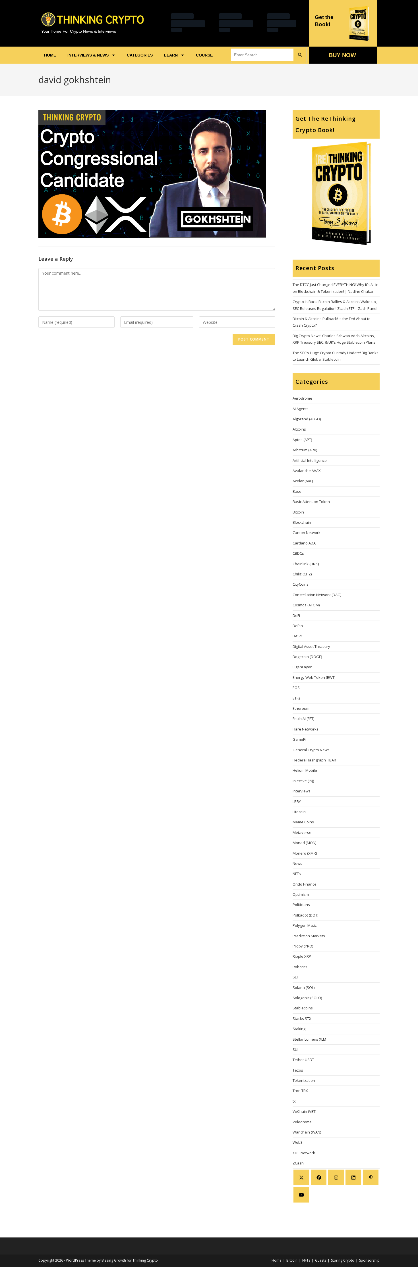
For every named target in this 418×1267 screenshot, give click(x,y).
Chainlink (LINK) (306, 563)
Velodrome (302, 1121)
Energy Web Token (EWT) (314, 677)
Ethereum (301, 708)
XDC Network (304, 1152)
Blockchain (302, 522)
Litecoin (299, 811)
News (297, 863)
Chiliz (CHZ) (302, 574)
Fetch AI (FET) (303, 718)
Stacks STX (302, 1018)
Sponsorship (369, 1260)
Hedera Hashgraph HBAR (314, 760)
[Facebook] (318, 1177)
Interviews (302, 791)
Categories (140, 55)
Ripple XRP (302, 956)
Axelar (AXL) (303, 480)
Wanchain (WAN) (307, 1132)
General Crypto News (311, 749)
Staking (299, 1028)
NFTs (297, 873)
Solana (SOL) (303, 987)
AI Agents (301, 408)
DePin (298, 625)
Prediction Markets (309, 935)
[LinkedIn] (353, 1177)
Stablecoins (303, 1008)
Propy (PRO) (303, 946)
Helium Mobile (305, 770)
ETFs (296, 698)
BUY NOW (342, 55)
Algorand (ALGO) (307, 418)
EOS (296, 687)
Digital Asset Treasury (311, 646)
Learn (171, 55)
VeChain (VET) (304, 1111)
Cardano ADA (304, 543)
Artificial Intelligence (310, 460)
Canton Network (306, 532)
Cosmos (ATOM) (306, 605)
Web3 (298, 1142)
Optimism (301, 894)
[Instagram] (336, 1177)
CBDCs (298, 553)
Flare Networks (305, 729)
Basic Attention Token (311, 501)
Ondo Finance (304, 884)
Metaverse (302, 832)
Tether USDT (303, 1059)
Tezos (298, 1070)
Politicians (301, 904)
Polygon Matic (304, 925)
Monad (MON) (304, 842)
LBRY (297, 801)
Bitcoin (298, 512)
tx (294, 1101)
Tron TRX (300, 1090)
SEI (295, 977)
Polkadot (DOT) (305, 915)
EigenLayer (302, 666)
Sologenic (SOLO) (307, 997)
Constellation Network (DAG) (317, 594)
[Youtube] (301, 1195)
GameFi (299, 739)
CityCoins (301, 584)
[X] (301, 1177)
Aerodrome (302, 398)
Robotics (300, 966)
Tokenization (304, 1080)
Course (204, 55)
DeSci (297, 635)
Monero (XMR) (305, 853)
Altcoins (299, 429)
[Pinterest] (370, 1177)
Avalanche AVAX (307, 470)
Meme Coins (303, 822)
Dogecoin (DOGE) (307, 656)
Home (50, 55)
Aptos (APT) (302, 439)
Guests (320, 1260)
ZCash (298, 1163)
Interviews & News (88, 55)
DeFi (296, 615)
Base (297, 491)
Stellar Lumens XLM (309, 1039)
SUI (295, 1049)
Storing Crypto (342, 1260)
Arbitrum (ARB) (305, 449)
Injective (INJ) (303, 780)
